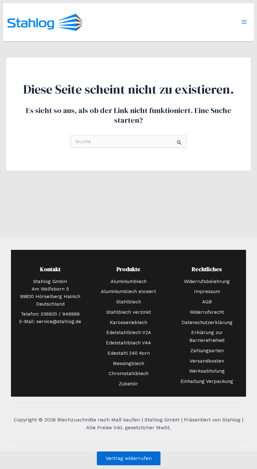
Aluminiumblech (129, 281)
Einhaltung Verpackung (207, 381)
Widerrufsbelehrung (207, 281)
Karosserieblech (128, 322)
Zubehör (128, 384)
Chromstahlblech (129, 373)
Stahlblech (128, 302)
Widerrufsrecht (207, 312)
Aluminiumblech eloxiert (128, 291)
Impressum (207, 291)
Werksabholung (207, 371)
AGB (207, 302)
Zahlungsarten (207, 350)
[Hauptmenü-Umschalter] (244, 21)
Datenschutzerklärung (207, 322)
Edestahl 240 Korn (129, 353)
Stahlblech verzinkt (128, 312)
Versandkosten (207, 361)
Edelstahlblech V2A (128, 332)
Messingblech (128, 363)
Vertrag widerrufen (129, 458)
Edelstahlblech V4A (128, 343)
